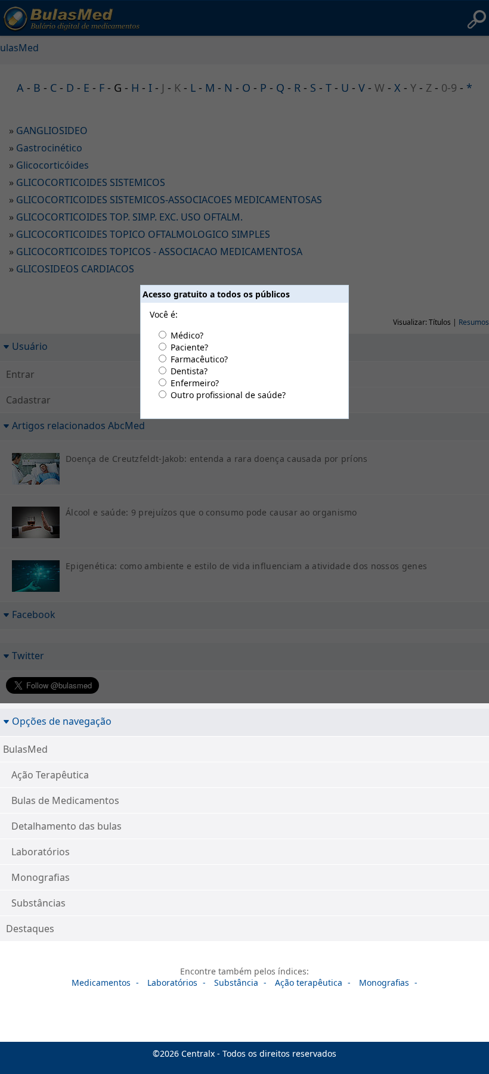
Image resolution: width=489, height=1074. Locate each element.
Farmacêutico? (199, 359)
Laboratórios (40, 851)
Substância (236, 982)
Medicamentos (101, 982)
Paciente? (189, 347)
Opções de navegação (62, 721)
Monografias (40, 877)
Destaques (30, 928)
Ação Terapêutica (50, 774)
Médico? (187, 335)
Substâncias (38, 903)
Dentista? (189, 371)
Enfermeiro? (195, 383)
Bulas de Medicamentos (65, 800)
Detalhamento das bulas (66, 826)
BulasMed (25, 749)
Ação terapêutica (308, 982)
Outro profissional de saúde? (228, 395)
